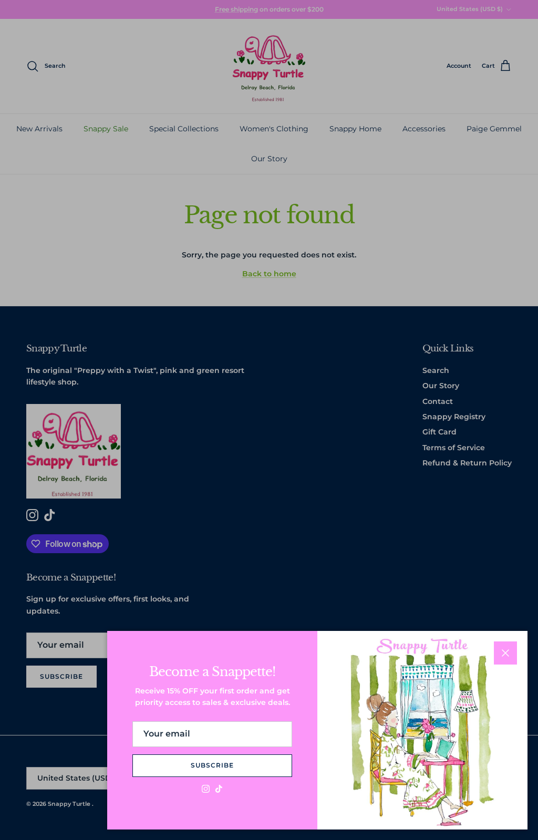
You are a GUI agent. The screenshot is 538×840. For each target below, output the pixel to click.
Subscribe (212, 765)
